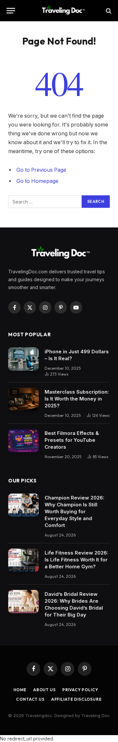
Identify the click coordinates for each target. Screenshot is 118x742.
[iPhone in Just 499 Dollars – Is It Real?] (23, 359)
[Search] (108, 10)
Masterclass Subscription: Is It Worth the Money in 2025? (77, 399)
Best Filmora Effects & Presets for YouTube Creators (72, 440)
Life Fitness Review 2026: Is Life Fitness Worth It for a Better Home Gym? (76, 560)
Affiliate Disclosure (76, 699)
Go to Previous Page (41, 170)
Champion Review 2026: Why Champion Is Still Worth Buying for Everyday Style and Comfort (74, 511)
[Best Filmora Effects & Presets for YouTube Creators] (23, 441)
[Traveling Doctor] (62, 10)
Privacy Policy (80, 689)
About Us (44, 689)
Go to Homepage (37, 181)
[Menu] (11, 10)
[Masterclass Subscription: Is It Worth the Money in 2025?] (23, 399)
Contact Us (30, 699)
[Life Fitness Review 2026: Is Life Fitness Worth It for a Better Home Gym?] (23, 560)
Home (20, 689)
